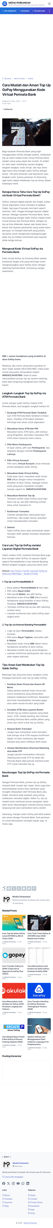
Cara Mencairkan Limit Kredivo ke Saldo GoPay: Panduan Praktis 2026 (38, 968)
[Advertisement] (26, 46)
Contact (33, 1199)
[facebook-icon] (3, 1183)
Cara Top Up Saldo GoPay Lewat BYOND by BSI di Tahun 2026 (13, 936)
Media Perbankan (19, 2)
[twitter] (14, 888)
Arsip (32, 1213)
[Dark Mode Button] (49, 3)
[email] (34, 888)
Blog (6, 1206)
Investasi (8, 1199)
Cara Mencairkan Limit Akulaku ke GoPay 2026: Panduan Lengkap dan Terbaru (13, 1005)
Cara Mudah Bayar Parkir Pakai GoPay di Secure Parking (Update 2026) (13, 1039)
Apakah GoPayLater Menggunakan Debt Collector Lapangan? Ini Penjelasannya (38, 1041)
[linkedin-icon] (27, 1183)
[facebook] (9, 888)
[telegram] (24, 888)
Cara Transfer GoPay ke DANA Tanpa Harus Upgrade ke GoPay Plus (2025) (12, 970)
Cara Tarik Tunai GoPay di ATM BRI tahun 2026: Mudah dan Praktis (38, 936)
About (32, 1195)
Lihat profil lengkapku (13, 1177)
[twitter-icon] (8, 1183)
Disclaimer (35, 1206)
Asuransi (8, 1202)
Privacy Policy (36, 1202)
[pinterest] (29, 888)
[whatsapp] (19, 888)
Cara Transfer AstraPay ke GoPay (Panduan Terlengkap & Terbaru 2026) (38, 1005)
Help (32, 1209)
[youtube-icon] (18, 1183)
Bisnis (7, 1195)
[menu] (4, 3)
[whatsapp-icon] (22, 1183)
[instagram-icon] (13, 1183)
